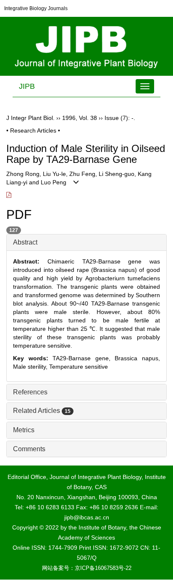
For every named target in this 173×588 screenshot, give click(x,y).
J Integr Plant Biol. (30, 117)
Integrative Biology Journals (36, 8)
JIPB (27, 86)
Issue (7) (116, 117)
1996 (69, 117)
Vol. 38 (88, 117)
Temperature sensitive (78, 366)
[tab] (86, 242)
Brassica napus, (137, 358)
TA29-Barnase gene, (83, 358)
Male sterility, (31, 366)
